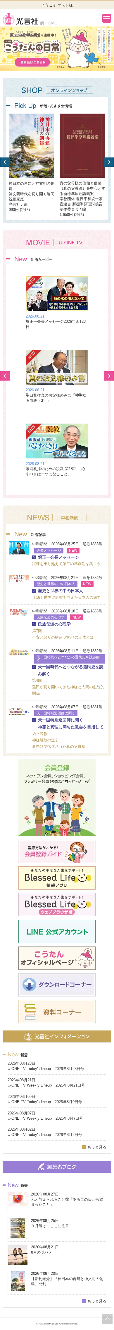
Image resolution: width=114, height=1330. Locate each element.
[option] (57, 48)
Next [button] (109, 162)
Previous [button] (5, 162)
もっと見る (96, 1147)
